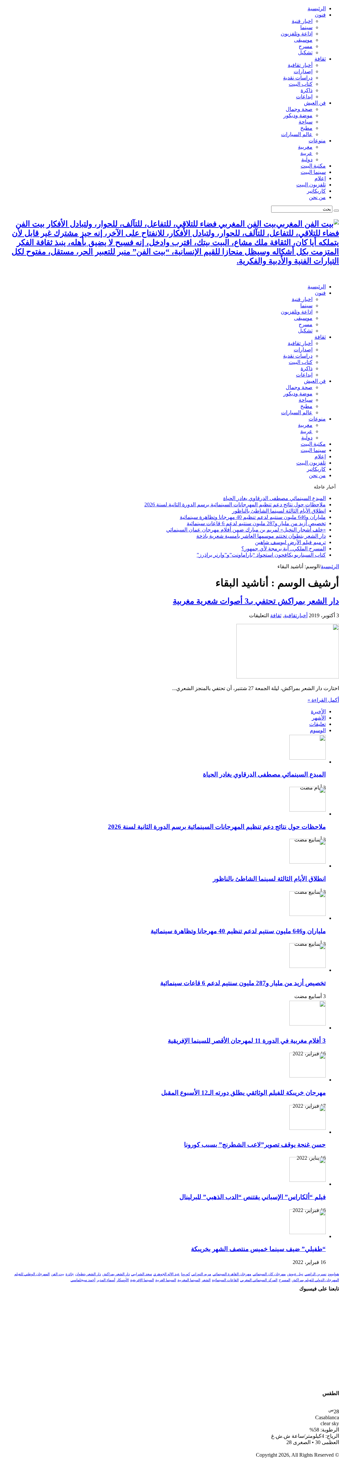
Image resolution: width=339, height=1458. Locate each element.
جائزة (70, 1274)
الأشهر (319, 718)
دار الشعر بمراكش (116, 1274)
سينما (306, 27)
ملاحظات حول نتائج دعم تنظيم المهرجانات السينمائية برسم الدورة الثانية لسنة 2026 (235, 504)
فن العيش (315, 103)
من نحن (317, 197)
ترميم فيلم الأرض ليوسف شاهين (290, 542)
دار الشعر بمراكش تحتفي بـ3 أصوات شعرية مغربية (256, 601)
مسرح (306, 46)
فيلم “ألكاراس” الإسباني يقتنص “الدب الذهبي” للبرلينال (252, 1196)
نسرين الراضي (315, 1274)
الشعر (206, 1280)
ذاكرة (307, 90)
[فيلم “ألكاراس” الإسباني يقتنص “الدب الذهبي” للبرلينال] (307, 1180)
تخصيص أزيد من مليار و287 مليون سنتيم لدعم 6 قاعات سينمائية (256, 523)
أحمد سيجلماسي (83, 1280)
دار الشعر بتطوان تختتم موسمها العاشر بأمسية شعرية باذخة (261, 536)
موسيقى (303, 40)
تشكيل (305, 52)
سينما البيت (313, 172)
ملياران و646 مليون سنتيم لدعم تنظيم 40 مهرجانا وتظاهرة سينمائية (253, 517)
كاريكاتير (316, 191)
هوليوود (333, 1274)
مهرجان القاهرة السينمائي (232, 1274)
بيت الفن (57, 1274)
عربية (306, 153)
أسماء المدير (106, 1280)
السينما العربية (165, 1280)
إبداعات (304, 96)
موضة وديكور (298, 115)
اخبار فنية (302, 21)
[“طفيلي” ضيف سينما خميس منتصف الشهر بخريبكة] (307, 1232)
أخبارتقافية (296, 615)
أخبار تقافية (300, 65)
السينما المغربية (188, 1280)
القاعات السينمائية (225, 1280)
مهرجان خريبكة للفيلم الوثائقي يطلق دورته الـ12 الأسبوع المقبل (243, 1092)
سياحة (306, 122)
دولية (307, 159)
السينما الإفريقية (142, 1280)
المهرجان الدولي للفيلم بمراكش (315, 1280)
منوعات (317, 140)
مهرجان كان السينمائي (269, 1274)
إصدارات (303, 71)
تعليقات (317, 724)
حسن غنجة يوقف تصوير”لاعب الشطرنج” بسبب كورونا (255, 1144)
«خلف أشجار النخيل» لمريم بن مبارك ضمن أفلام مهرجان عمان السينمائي (246, 529)
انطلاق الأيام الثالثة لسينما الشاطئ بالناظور (279, 511)
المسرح (284, 1280)
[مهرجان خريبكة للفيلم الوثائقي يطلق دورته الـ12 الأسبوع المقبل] (307, 1076)
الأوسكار (123, 1280)
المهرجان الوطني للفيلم (32, 1274)
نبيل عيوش (295, 1274)
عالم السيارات (297, 134)
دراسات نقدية (298, 77)
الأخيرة (318, 711)
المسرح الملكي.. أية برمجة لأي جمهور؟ (283, 548)
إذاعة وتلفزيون (297, 33)
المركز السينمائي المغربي (258, 1280)
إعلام (320, 178)
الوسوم (318, 730)
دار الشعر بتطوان (88, 1274)
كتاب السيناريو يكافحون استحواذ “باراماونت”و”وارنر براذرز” (261, 555)
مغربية (305, 147)
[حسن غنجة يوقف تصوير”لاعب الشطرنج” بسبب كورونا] (307, 1128)
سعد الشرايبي (141, 1274)
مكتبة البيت (313, 166)
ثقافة (320, 59)
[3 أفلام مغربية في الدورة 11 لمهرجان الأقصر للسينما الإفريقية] (307, 1024)
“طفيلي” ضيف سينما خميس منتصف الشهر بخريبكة (258, 1248)
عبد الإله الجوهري (166, 1274)
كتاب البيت (301, 84)
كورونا (185, 1274)
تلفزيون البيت (311, 184)
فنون (320, 15)
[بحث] (336, 211)
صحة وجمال (299, 109)
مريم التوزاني (201, 1274)
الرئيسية (317, 8)
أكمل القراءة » (323, 700)
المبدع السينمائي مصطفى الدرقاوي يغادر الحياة (274, 498)
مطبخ (306, 128)
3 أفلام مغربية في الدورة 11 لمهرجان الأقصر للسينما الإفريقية (247, 1040)
